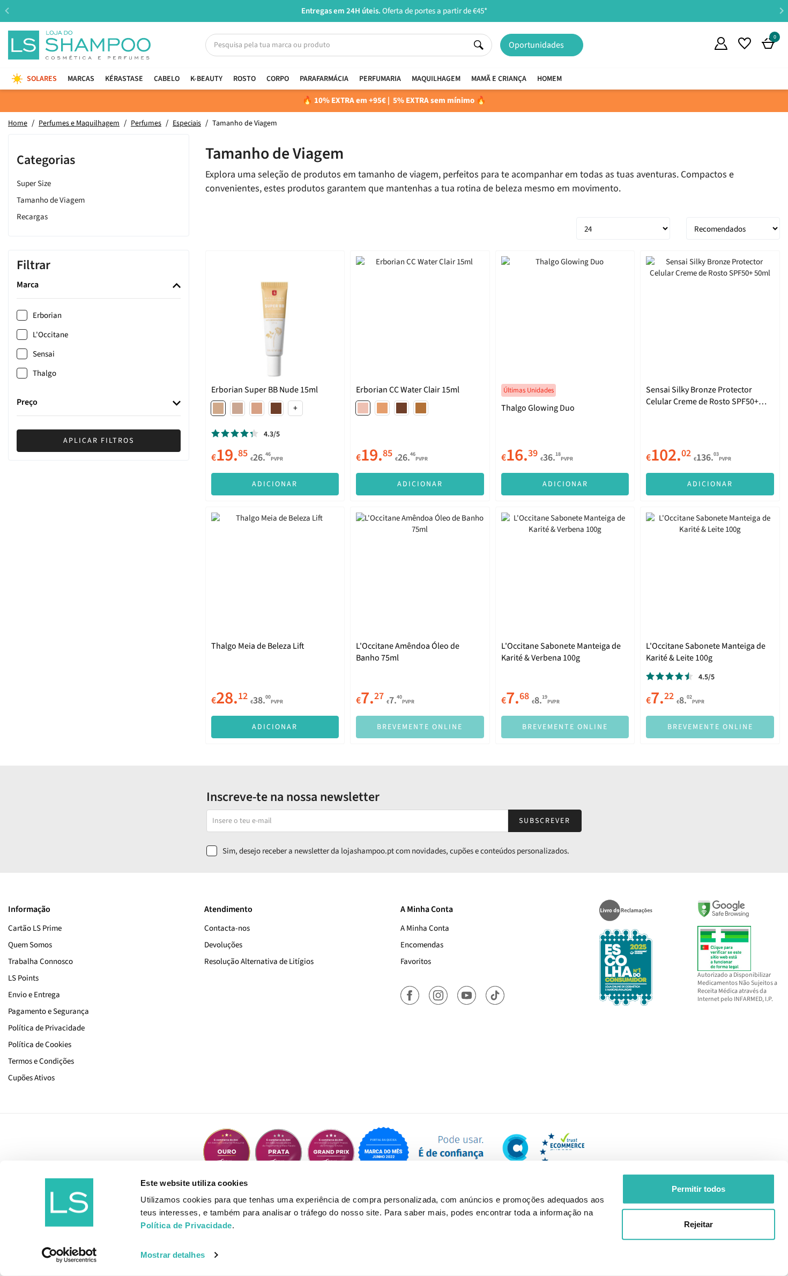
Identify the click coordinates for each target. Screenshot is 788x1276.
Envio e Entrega (34, 994)
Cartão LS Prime (35, 928)
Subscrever (544, 820)
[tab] (99, 286)
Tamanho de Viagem (51, 200)
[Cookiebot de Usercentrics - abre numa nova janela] (69, 1255)
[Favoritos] (744, 43)
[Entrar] (721, 43)
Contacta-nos (227, 928)
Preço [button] (27, 403)
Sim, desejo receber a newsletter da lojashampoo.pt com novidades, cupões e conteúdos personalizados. (395, 851)
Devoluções (223, 945)
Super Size (34, 183)
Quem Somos (697, 45)
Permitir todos (698, 1188)
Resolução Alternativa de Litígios (259, 961)
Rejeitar (698, 1223)
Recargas (32, 216)
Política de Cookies (39, 1044)
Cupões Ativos (31, 1078)
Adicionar (275, 484)
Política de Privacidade (46, 1028)
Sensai (44, 354)
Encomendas (421, 945)
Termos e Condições (41, 1061)
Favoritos (415, 961)
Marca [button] (28, 286)
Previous (6, 10)
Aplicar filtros (98, 440)
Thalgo (44, 374)
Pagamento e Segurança (48, 1011)
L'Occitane (50, 335)
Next (781, 10)
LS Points (23, 978)
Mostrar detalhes (172, 1254)
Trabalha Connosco (40, 961)
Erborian (47, 316)
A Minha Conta (424, 928)
